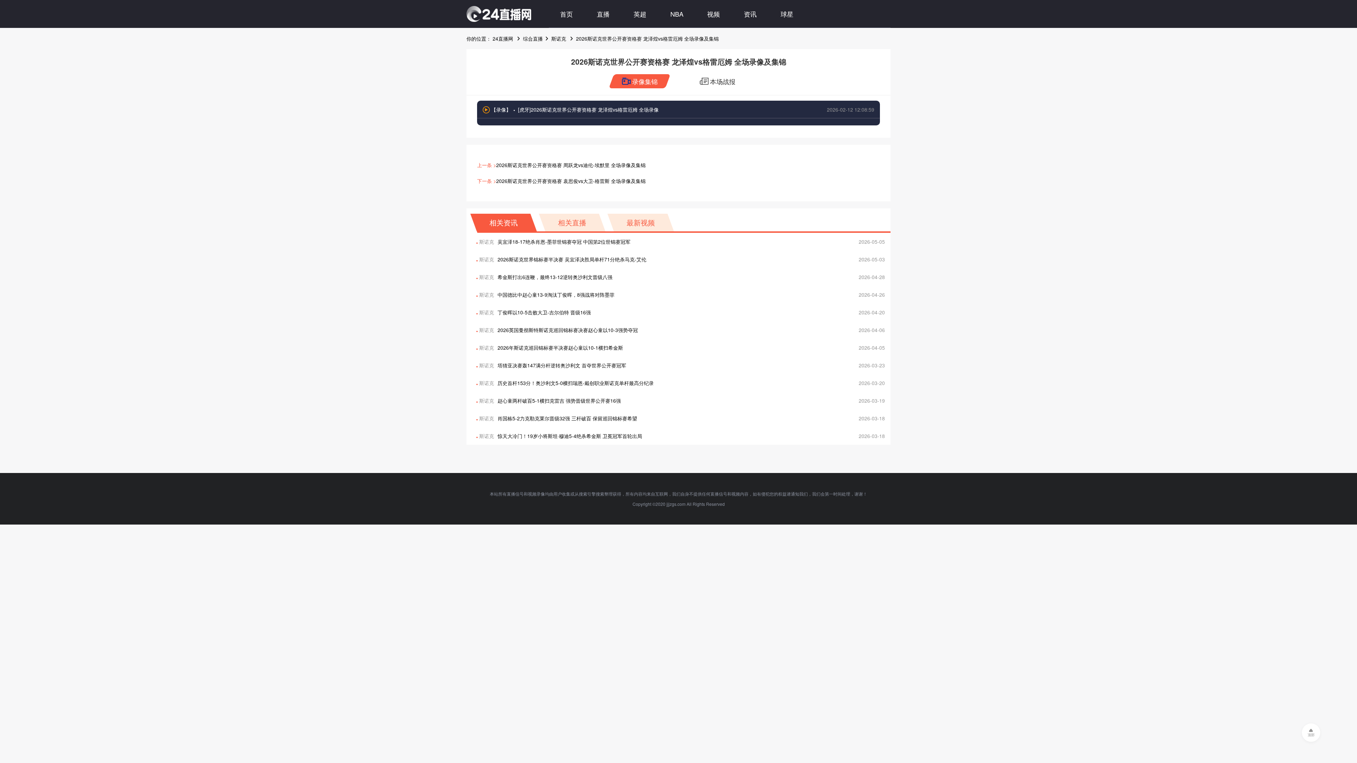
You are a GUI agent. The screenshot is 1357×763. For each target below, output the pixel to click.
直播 (603, 13)
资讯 (750, 13)
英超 (640, 13)
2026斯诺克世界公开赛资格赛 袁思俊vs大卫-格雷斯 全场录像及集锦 (571, 180)
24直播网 (503, 38)
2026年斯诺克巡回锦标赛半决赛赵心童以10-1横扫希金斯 (560, 347)
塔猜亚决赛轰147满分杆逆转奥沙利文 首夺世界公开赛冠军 (562, 365)
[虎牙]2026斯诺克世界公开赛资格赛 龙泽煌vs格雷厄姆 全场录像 (588, 109)
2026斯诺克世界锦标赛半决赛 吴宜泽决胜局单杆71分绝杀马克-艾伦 (572, 259)
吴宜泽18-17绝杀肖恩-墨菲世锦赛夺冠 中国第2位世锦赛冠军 (564, 241)
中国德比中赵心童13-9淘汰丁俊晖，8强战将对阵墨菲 (556, 294)
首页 (566, 13)
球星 (787, 13)
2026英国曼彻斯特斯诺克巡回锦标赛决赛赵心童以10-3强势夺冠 (568, 329)
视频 (713, 13)
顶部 (1311, 734)
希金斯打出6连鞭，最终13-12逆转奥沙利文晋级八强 (555, 276)
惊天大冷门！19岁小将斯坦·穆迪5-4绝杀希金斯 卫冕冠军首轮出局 (570, 435)
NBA (676, 13)
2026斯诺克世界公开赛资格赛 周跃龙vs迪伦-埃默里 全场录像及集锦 (571, 164)
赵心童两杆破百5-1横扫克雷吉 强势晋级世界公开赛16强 (559, 400)
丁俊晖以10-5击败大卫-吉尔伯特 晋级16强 (544, 312)
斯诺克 (558, 38)
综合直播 (533, 38)
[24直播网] (498, 14)
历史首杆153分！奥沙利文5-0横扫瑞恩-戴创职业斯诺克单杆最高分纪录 (576, 382)
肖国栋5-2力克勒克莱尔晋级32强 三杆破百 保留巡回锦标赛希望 (567, 418)
